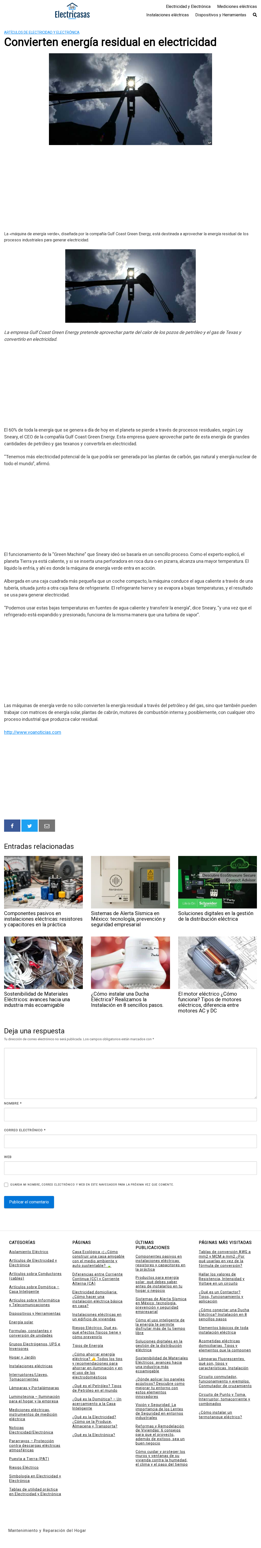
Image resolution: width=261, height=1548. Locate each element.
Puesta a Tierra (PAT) (29, 1459)
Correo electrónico (25, 1130)
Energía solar (21, 1322)
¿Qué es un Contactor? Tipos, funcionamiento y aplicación (221, 1296)
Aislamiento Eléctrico (28, 1252)
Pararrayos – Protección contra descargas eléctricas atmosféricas (34, 1445)
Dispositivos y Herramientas (220, 14)
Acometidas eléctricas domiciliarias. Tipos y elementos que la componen (225, 1345)
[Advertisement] (130, 189)
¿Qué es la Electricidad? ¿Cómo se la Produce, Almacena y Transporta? (95, 1421)
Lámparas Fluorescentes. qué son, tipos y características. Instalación (224, 1363)
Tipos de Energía (87, 1346)
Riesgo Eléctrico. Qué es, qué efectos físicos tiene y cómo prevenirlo (96, 1332)
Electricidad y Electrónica (188, 6)
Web (8, 1157)
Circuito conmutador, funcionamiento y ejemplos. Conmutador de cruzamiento (225, 1381)
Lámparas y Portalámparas (34, 1388)
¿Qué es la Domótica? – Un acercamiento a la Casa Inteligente (97, 1403)
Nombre (13, 1103)
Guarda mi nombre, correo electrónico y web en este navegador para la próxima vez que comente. (92, 1184)
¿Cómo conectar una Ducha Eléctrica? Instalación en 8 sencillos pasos (224, 1314)
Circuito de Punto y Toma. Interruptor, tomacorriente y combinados (224, 1399)
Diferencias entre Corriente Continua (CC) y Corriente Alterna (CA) (97, 1278)
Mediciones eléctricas (237, 6)
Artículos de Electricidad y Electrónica (42, 32)
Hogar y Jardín (22, 1357)
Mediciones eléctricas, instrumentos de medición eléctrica (33, 1414)
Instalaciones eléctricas (167, 14)
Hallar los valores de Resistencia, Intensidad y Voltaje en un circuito (222, 1278)
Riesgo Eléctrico (24, 1467)
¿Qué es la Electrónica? (93, 1435)
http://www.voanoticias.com (32, 732)
